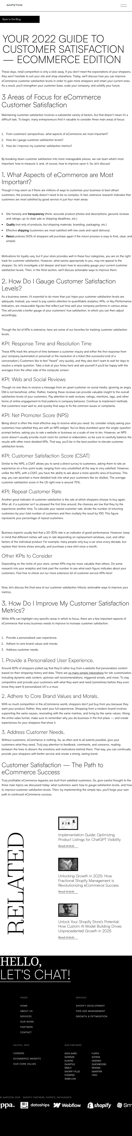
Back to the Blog (11, 19)
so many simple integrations (86, 672)
